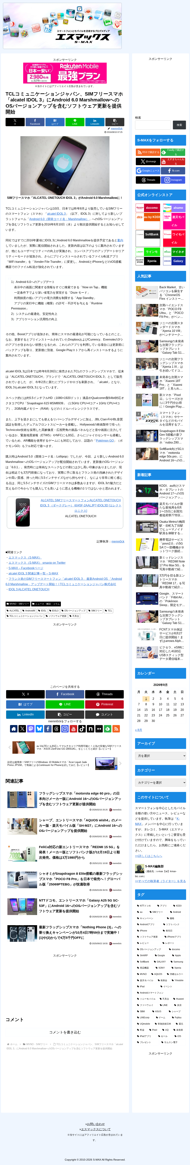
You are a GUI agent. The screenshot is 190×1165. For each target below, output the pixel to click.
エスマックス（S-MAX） (25, 557)
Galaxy (178, 261)
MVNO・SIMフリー (19, 604)
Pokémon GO (105, 440)
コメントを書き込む (65, 1032)
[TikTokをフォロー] (82, 728)
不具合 (75, 616)
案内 (120, 240)
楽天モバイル (177, 221)
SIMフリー (96, 610)
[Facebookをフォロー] (48, 728)
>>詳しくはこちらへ (148, 856)
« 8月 (138, 730)
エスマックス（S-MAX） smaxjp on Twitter (37, 562)
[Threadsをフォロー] (56, 728)
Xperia (151, 261)
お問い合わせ (96, 1124)
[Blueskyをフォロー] (39, 728)
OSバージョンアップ (74, 610)
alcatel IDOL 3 (56, 213)
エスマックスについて (96, 1129)
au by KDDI (152, 217)
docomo (152, 207)
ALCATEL (14, 610)
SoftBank (151, 234)
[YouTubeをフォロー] (73, 728)
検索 (138, 117)
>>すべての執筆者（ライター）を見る (160, 881)
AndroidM (30, 610)
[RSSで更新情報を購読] (116, 728)
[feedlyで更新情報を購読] (107, 728)
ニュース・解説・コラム (47, 604)
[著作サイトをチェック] (13, 728)
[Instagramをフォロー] (65, 728)
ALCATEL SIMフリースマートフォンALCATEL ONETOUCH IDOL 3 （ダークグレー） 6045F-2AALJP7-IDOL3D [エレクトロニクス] (81, 506)
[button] (114, 122)
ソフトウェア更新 (57, 616)
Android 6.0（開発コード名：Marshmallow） (59, 219)
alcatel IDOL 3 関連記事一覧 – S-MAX (33, 573)
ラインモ (152, 251)
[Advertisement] (65, 653)
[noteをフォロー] (90, 728)
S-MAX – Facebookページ (26, 568)
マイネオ (178, 251)
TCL (110, 610)
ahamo (178, 207)
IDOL (43, 610)
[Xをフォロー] (22, 728)
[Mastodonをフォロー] (31, 728)
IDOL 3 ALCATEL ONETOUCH (29, 589)
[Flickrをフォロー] (99, 728)
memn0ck (118, 541)
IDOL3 (55, 610)
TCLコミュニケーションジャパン (26, 616)
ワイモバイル (177, 238)
